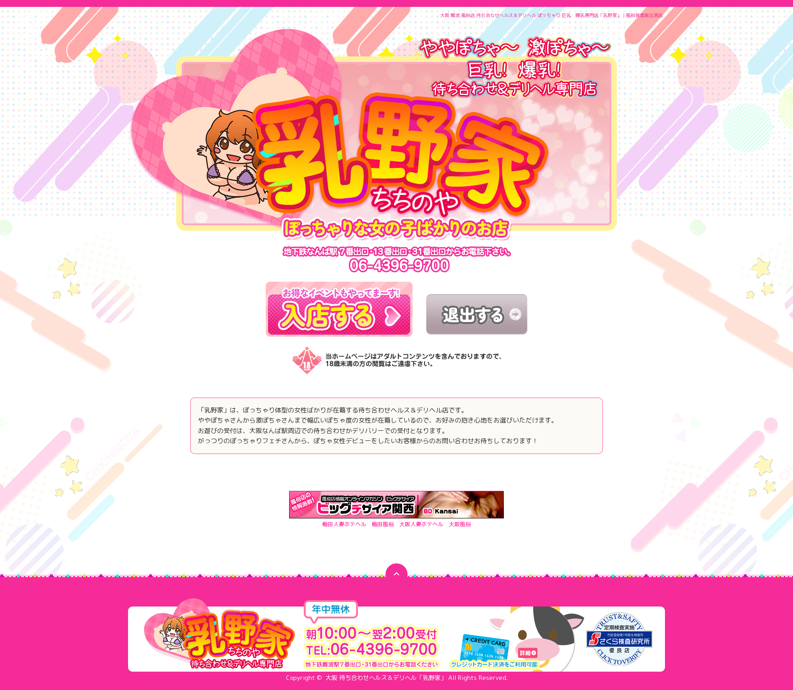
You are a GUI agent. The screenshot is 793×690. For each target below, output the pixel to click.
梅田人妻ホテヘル (344, 524)
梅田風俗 (383, 524)
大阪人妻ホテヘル (421, 524)
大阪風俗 (460, 524)
